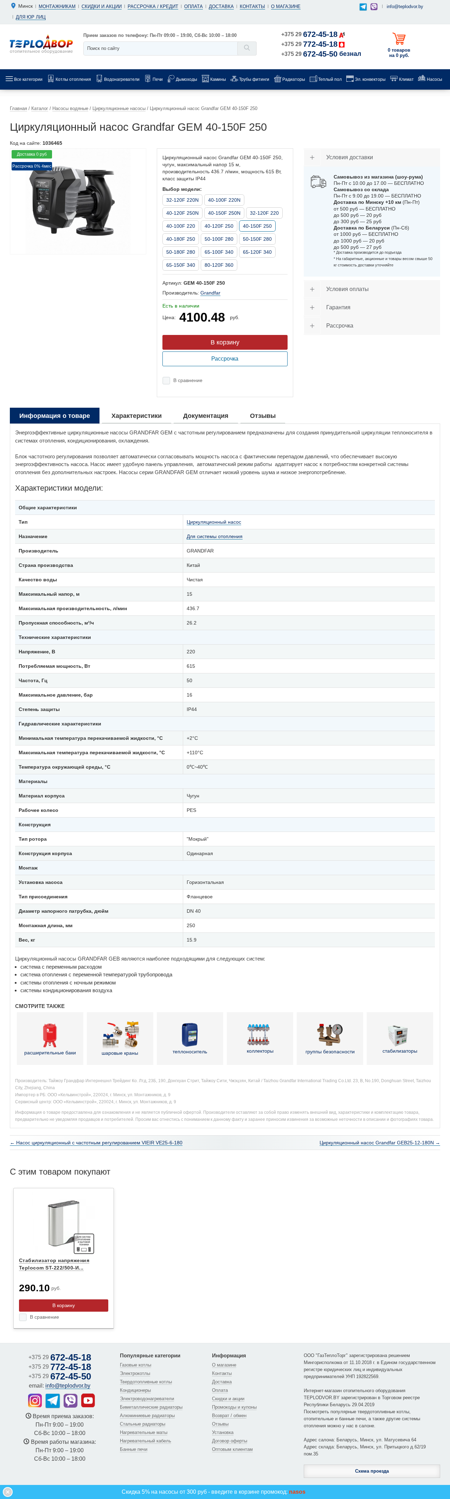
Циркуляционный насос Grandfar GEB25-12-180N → (380, 1142)
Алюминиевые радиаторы (147, 1415)
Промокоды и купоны (234, 1407)
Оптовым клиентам (232, 1449)
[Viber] (374, 6)
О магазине (286, 6)
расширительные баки (50, 1052)
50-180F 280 (180, 252)
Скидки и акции (102, 6)
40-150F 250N (224, 213)
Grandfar (210, 293)
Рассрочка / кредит (153, 6)
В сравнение (187, 380)
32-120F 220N (182, 200)
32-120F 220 (264, 213)
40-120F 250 (219, 226)
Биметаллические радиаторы (151, 1407)
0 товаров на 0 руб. (399, 52)
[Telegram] (363, 7)
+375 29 (309, 34)
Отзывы (220, 1424)
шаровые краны (120, 1053)
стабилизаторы (399, 1051)
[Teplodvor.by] (41, 43)
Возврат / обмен (229, 1415)
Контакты (252, 6)
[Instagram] (35, 1400)
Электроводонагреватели (147, 1398)
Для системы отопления (215, 536)
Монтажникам (57, 6)
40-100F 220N (224, 200)
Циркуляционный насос (214, 522)
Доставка (221, 6)
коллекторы (260, 1051)
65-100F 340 (219, 252)
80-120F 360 (219, 265)
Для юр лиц (31, 17)
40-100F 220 (180, 226)
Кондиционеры (135, 1390)
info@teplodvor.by (405, 6)
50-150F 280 (257, 239)
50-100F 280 (219, 239)
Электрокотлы (135, 1373)
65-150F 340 (180, 265)
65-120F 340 (257, 252)
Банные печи (133, 1449)
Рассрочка (224, 359)
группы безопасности (330, 1051)
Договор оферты (229, 1440)
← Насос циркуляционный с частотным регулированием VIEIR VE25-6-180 (96, 1142)
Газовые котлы (135, 1365)
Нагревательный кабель (145, 1440)
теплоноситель (190, 1051)
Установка (222, 1432)
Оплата (193, 6)
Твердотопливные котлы (146, 1381)
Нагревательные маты (143, 1432)
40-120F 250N (182, 213)
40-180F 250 (180, 239)
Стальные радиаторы (142, 1424)
